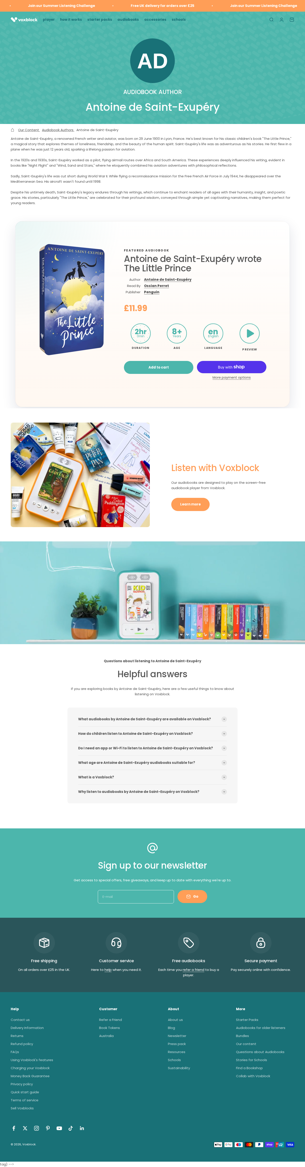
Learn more (190, 504)
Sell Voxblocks (22, 1108)
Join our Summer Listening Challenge (44, 5)
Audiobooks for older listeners (260, 1027)
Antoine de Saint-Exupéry (168, 279)
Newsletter (177, 1035)
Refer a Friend (110, 1019)
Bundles (242, 1035)
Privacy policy (22, 1084)
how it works (71, 19)
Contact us (20, 1019)
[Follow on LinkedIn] (82, 1128)
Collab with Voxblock (253, 1076)
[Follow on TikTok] (71, 1128)
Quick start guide (25, 1092)
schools (179, 19)
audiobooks (128, 19)
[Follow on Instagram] (36, 1128)
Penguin (151, 292)
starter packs (99, 19)
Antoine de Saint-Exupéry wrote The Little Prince (193, 263)
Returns (17, 1035)
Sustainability (179, 1068)
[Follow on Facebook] (14, 1128)
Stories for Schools (251, 1060)
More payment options (232, 377)
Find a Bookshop (249, 1068)
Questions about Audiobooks (260, 1052)
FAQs (15, 1052)
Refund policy (22, 1043)
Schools (174, 1060)
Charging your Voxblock (30, 1068)
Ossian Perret (156, 285)
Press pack (177, 1043)
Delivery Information (27, 1027)
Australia (106, 1035)
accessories (155, 19)
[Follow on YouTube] (59, 1128)
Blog (171, 1027)
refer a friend (193, 969)
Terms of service (24, 1100)
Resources (176, 1052)
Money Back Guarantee (30, 1076)
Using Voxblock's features (32, 1060)
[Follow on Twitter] (25, 1128)
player (49, 19)
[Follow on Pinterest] (48, 1128)
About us (175, 1019)
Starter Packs (247, 1019)
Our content (246, 1043)
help (108, 969)
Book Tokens (109, 1027)
